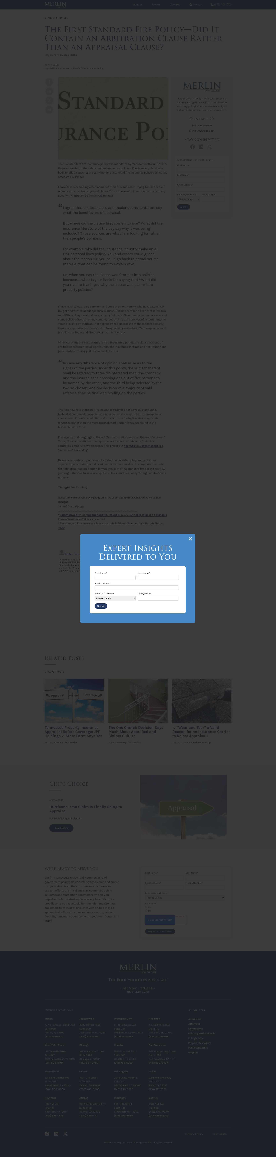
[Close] (190, 539)
